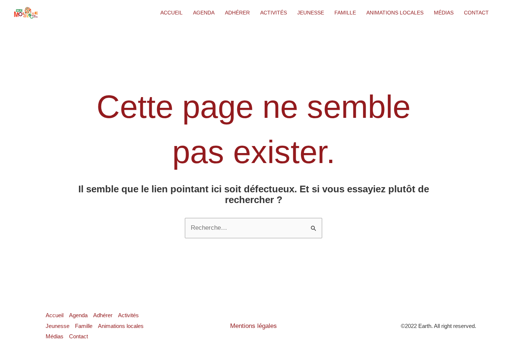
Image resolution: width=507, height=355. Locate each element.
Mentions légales (253, 325)
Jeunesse (310, 13)
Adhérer (237, 13)
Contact (476, 13)
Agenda (204, 13)
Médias (444, 13)
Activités (273, 13)
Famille (345, 13)
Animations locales (394, 13)
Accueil (171, 13)
